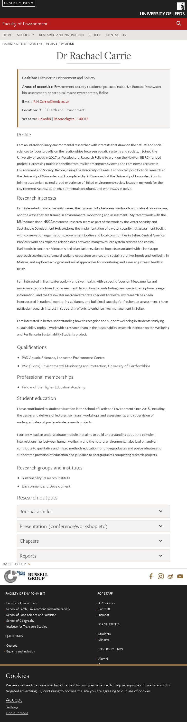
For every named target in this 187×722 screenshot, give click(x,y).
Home (7, 34)
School (23, 34)
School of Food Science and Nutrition (31, 614)
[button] (179, 24)
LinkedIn (44, 118)
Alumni (103, 658)
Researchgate (64, 118)
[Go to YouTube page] (180, 577)
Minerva (103, 639)
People (95, 34)
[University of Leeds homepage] (162, 8)
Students (104, 633)
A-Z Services (106, 602)
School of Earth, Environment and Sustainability (38, 608)
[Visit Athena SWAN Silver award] (15, 576)
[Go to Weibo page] (170, 577)
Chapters (29, 540)
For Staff (104, 608)
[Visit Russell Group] (38, 576)
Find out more (17, 712)
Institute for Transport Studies (26, 626)
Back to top (14, 563)
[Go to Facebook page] (151, 577)
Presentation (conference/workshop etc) (64, 526)
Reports (28, 555)
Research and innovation (61, 34)
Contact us (116, 34)
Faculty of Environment (25, 23)
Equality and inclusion (20, 651)
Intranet (103, 614)
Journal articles (36, 511)
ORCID (82, 118)
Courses (11, 645)
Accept (14, 699)
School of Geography (20, 620)
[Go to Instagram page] (161, 577)
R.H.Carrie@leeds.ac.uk (51, 101)
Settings (12, 707)
